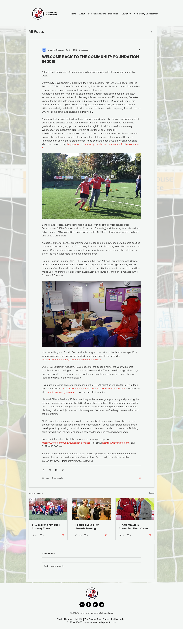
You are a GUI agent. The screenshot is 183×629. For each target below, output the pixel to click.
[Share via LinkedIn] (56, 469)
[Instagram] (82, 604)
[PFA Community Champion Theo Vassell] (135, 509)
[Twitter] (95, 604)
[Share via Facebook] (43, 469)
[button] (151, 32)
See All (151, 493)
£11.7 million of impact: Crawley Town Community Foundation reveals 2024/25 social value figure (47, 526)
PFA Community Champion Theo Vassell (134, 526)
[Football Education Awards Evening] (91, 509)
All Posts (36, 31)
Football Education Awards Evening (87, 526)
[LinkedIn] (101, 604)
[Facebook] (88, 604)
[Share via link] (63, 469)
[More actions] (139, 50)
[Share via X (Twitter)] (49, 469)
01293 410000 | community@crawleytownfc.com (91, 622)
